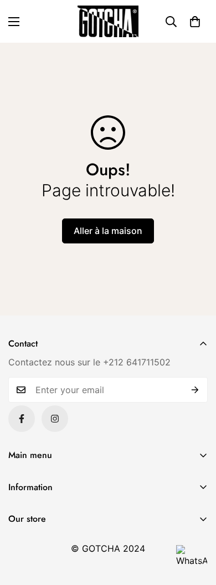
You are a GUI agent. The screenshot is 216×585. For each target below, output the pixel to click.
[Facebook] (21, 418)
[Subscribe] (195, 390)
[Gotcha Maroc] (108, 21)
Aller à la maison (108, 230)
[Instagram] (55, 418)
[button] (195, 21)
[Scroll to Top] (196, 526)
